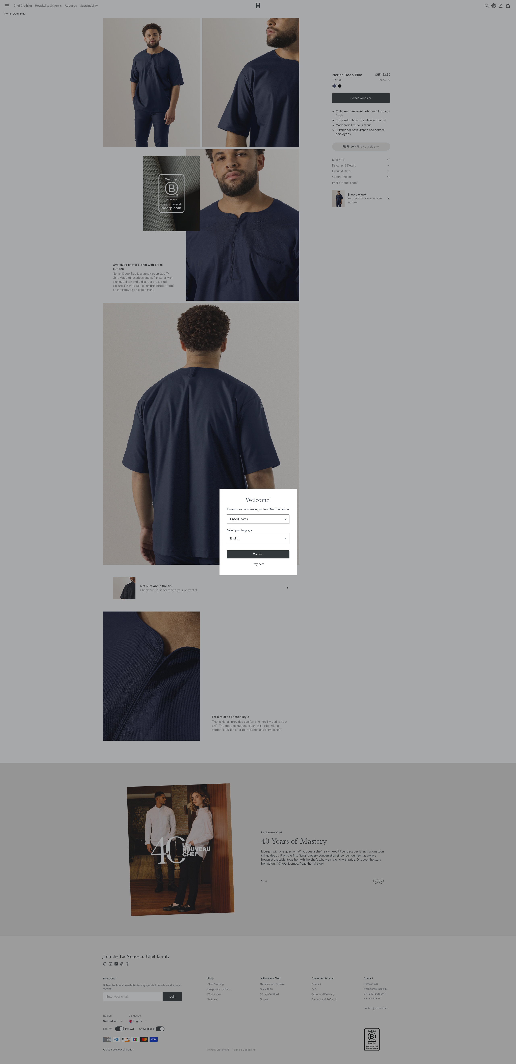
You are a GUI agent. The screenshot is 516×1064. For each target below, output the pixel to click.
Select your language (239, 530)
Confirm (258, 554)
